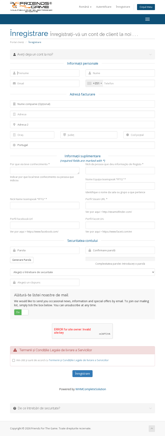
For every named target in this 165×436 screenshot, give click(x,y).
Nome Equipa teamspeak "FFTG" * (106, 179)
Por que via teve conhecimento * (30, 164)
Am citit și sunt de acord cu (62, 360)
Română (84, 6)
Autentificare (103, 6)
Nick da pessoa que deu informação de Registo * (114, 164)
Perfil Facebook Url (21, 219)
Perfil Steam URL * (96, 199)
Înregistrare (123, 6)
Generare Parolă (21, 260)
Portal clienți (17, 42)
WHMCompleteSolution (90, 389)
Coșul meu (146, 7)
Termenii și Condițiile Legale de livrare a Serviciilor (79, 360)
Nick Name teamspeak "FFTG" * (28, 199)
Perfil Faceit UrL (95, 219)
